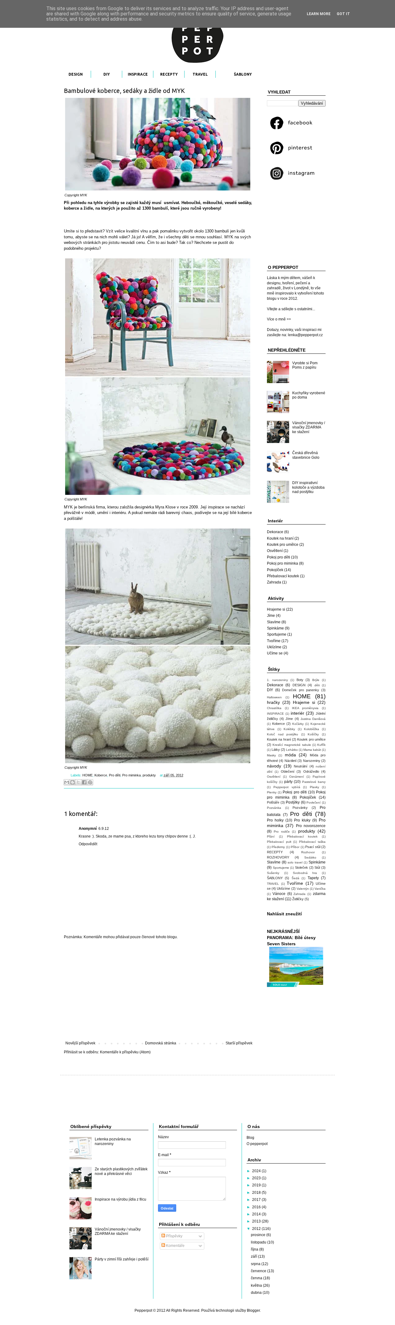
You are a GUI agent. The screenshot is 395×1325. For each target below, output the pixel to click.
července (259, 1271)
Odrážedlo (311, 771)
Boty (300, 680)
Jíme (271, 615)
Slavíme (274, 622)
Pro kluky (302, 820)
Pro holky (275, 820)
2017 (257, 1200)
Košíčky (313, 734)
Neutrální (300, 766)
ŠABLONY (243, 74)
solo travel (295, 862)
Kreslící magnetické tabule (291, 744)
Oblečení (287, 771)
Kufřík (321, 744)
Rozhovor (308, 852)
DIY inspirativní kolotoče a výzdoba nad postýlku (308, 487)
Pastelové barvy (314, 782)
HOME (87, 775)
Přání (271, 836)
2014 (257, 1214)
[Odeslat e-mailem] (67, 782)
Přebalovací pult (279, 841)
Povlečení (313, 802)
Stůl (317, 867)
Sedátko (310, 857)
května (257, 1285)
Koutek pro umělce (282, 544)
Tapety (313, 878)
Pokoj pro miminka (282, 563)
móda (290, 754)
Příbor (295, 847)
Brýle (315, 680)
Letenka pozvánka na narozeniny (113, 1141)
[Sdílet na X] (78, 782)
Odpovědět (88, 844)
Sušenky (273, 873)
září (254, 1256)
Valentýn (303, 888)
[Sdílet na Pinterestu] (90, 782)
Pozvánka (274, 807)
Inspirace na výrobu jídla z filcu (120, 1199)
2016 (257, 1207)
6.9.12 (103, 828)
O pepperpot (257, 1144)
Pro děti (114, 775)
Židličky (298, 899)
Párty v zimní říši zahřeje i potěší (121, 1259)
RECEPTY (169, 74)
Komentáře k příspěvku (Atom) (125, 1052)
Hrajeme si (276, 609)
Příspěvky (173, 1236)
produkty (149, 775)
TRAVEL (200, 74)
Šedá (295, 878)
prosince (258, 1235)
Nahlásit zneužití (284, 913)
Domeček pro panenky (300, 690)
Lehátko (292, 749)
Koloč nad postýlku (282, 734)
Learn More (319, 14)
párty (288, 782)
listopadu (259, 1242)
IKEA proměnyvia (305, 708)
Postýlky (293, 802)
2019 (257, 1185)
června (257, 1278)
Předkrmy (278, 847)
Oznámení (296, 776)
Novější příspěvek (80, 1043)
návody (274, 765)
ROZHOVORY (278, 857)
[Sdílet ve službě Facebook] (84, 782)
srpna (256, 1264)
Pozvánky (300, 807)
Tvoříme (274, 641)
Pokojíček (275, 570)
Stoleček (301, 867)
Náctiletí (291, 761)
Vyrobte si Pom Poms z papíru (305, 365)
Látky (276, 749)
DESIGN (76, 74)
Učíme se (275, 653)
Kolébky (289, 729)
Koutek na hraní (280, 538)
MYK (83, 195)
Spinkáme (275, 628)
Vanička (320, 888)
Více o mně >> (279, 319)
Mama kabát (312, 749)
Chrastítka (274, 708)
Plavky (314, 787)
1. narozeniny (277, 680)
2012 (257, 1229)
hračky (273, 702)
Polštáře (273, 802)
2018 (257, 1192)
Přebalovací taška (312, 841)
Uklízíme (274, 647)
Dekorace (275, 532)
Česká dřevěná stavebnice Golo (305, 455)
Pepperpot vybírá (286, 787)
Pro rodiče (281, 831)
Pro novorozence (311, 826)
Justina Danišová (313, 719)
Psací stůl (312, 847)
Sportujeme (276, 634)
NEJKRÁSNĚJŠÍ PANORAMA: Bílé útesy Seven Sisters (291, 937)
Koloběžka (311, 729)
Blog (250, 1137)
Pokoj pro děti (278, 557)
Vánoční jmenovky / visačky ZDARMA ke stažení (308, 427)
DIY (106, 74)
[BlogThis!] (72, 782)
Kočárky (298, 723)
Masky (271, 755)
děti (317, 685)
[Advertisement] (159, 990)
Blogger (253, 1310)
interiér (297, 713)
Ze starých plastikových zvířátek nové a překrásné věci (121, 1171)
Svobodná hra (305, 873)
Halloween (274, 697)
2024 (257, 1171)
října (255, 1249)
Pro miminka (131, 775)
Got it (343, 14)
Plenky (271, 792)
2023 (257, 1178)
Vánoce (278, 894)
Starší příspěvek (239, 1043)
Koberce (100, 775)
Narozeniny (311, 761)
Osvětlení (275, 551)
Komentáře (175, 1245)
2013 (257, 1221)
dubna (257, 1292)
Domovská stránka (160, 1043)
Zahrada (274, 582)
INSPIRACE (138, 74)
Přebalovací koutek (283, 576)
